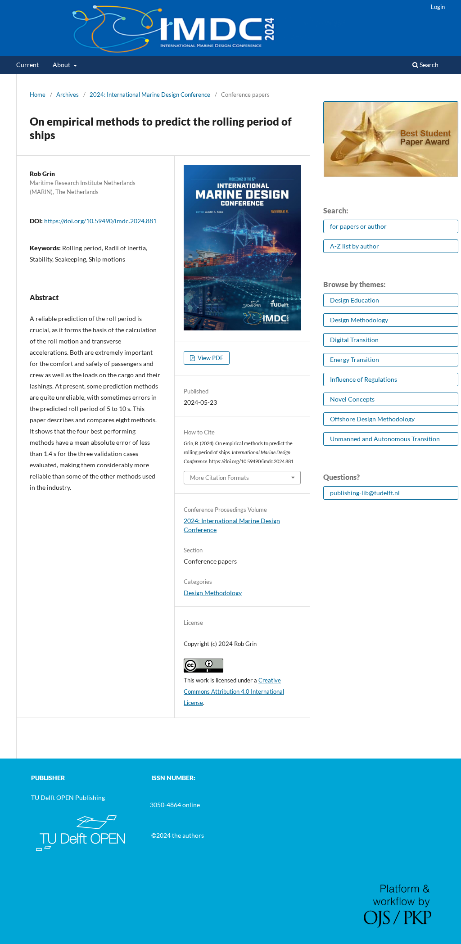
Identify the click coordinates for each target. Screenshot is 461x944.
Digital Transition (354, 339)
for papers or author (358, 226)
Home (37, 94)
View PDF (209, 357)
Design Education (354, 300)
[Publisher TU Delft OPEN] (80, 851)
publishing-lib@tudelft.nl (365, 493)
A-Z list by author (354, 246)
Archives (67, 94)
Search (428, 64)
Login (438, 6)
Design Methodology (213, 592)
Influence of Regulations (363, 379)
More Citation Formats (219, 477)
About (62, 64)
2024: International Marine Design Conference (150, 94)
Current (27, 64)
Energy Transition (354, 359)
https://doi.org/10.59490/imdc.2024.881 (100, 221)
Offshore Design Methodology (372, 419)
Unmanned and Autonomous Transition (385, 439)
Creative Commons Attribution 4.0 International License (234, 691)
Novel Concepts (352, 399)
